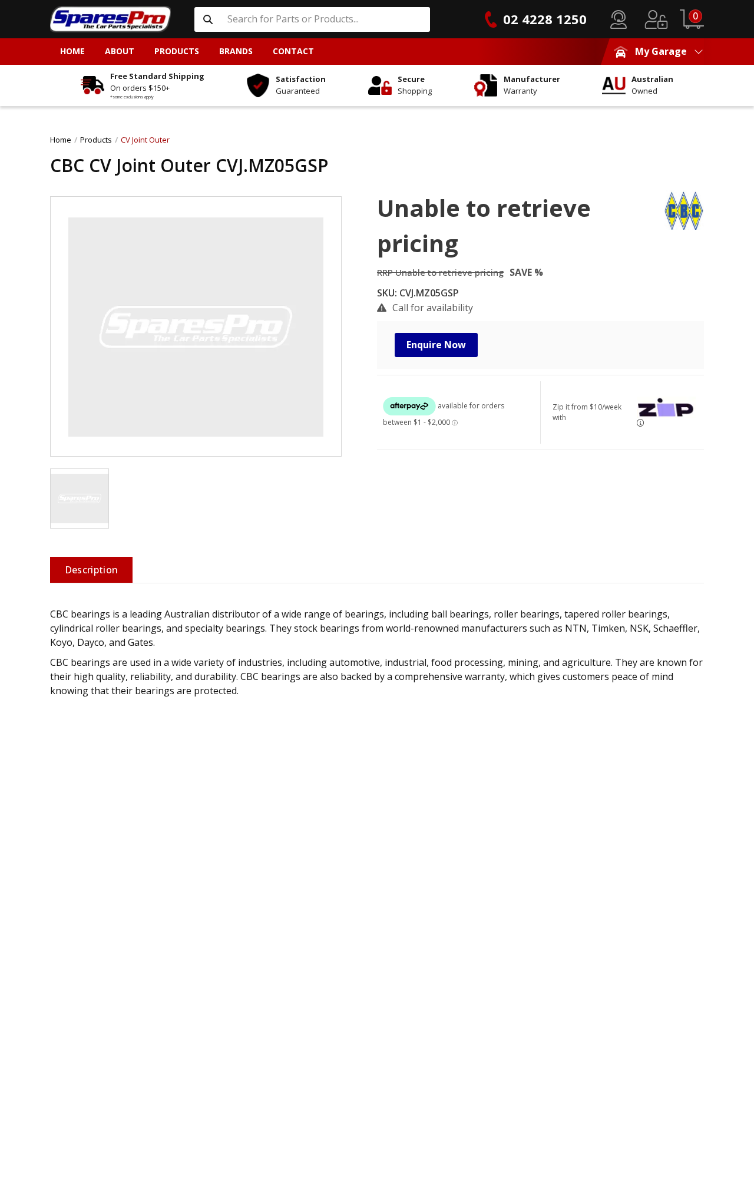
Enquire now (436, 344)
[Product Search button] (207, 19)
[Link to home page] (110, 19)
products (96, 139)
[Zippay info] (640, 423)
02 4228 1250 (545, 19)
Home (60, 139)
